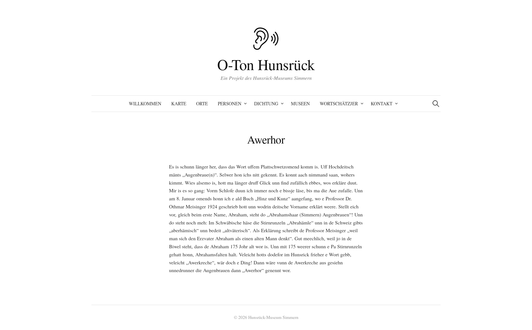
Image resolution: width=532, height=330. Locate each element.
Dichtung (266, 103)
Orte (202, 103)
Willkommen (145, 103)
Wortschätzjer (339, 103)
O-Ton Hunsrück (265, 64)
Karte (178, 103)
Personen (229, 103)
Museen (300, 103)
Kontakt (381, 103)
